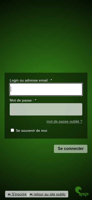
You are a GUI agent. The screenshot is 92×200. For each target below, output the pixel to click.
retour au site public (50, 194)
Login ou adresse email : (31, 80)
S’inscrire (19, 194)
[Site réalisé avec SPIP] (81, 195)
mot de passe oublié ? (64, 121)
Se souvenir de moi (31, 131)
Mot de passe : (23, 100)
